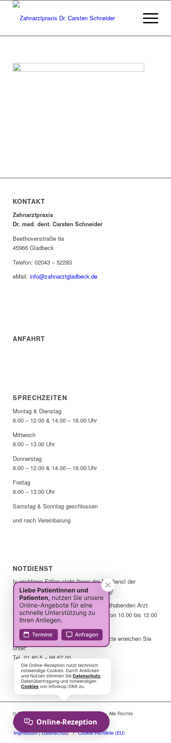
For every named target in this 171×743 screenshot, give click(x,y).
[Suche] (125, 18)
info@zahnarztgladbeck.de (63, 276)
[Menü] (146, 18)
